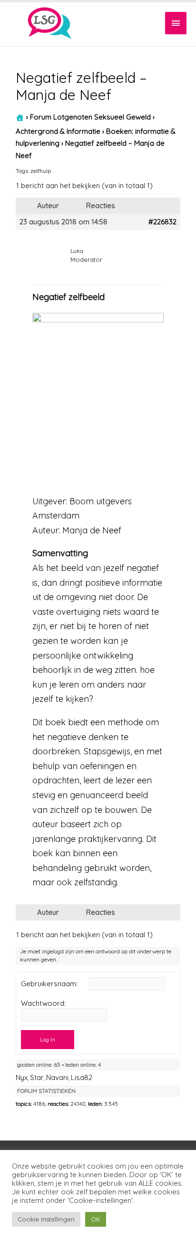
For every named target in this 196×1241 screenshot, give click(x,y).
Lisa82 (81, 1077)
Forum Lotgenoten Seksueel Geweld (90, 116)
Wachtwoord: (43, 1003)
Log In (47, 1039)
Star (37, 1077)
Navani (57, 1077)
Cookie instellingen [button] (46, 1219)
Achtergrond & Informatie (58, 131)
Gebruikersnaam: (49, 984)
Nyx (22, 1077)
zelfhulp (40, 170)
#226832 (162, 222)
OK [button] (95, 1219)
